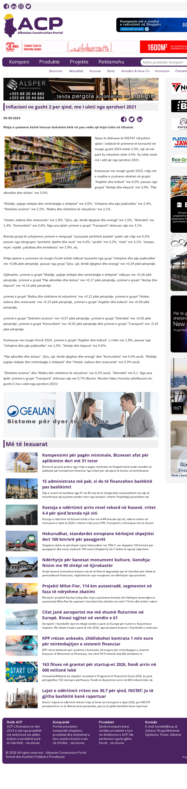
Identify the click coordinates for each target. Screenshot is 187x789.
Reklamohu (111, 62)
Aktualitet (76, 71)
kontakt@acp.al (166, 726)
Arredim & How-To (135, 71)
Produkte (49, 62)
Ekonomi (55, 71)
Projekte (79, 62)
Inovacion (162, 71)
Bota (111, 71)
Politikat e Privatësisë (50, 757)
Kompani (19, 62)
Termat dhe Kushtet (19, 757)
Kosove (95, 71)
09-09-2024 (11, 118)
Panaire (181, 71)
